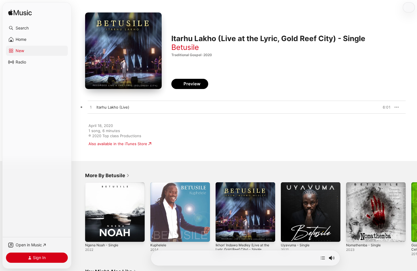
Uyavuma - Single (296, 184)
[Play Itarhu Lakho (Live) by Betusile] (90, 107)
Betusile (185, 47)
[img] (20, 13)
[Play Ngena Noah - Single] (92, 234)
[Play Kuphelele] (157, 234)
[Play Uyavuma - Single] (288, 234)
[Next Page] (411, 212)
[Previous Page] (79, 212)
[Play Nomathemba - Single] (353, 234)
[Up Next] (322, 258)
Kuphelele (159, 184)
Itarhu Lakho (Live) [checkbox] (112, 107)
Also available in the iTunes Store (118, 143)
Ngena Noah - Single (103, 184)
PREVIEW (384, 107)
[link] (107, 175)
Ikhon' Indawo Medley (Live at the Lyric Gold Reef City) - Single (244, 186)
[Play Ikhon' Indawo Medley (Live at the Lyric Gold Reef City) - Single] (222, 234)
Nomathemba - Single (365, 184)
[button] (37, 28)
